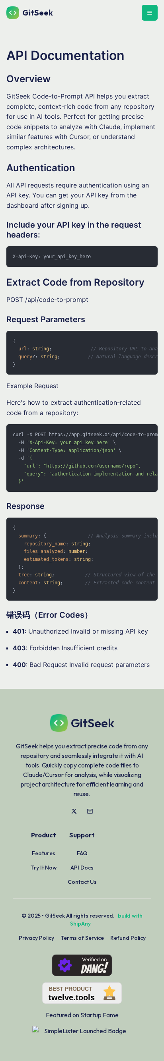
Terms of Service (82, 937)
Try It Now (43, 867)
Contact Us (82, 881)
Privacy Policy (36, 937)
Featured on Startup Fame (82, 1015)
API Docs (82, 867)
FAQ (82, 853)
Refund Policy (128, 937)
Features (43, 853)
